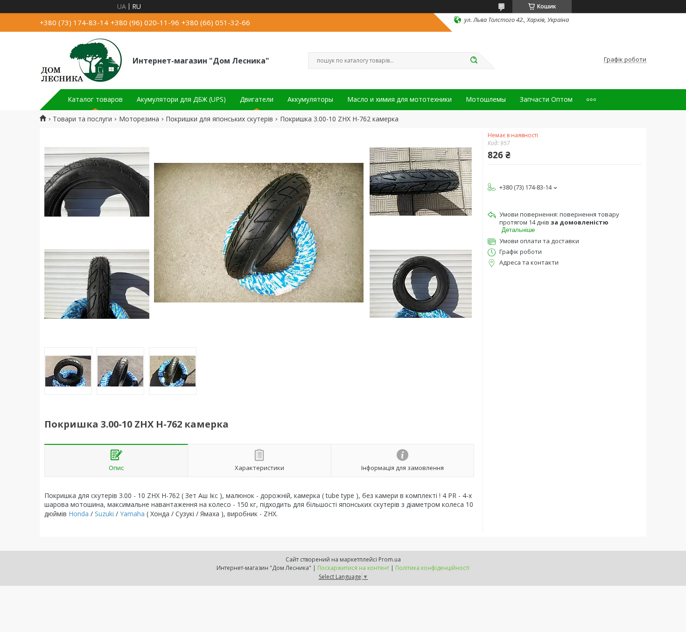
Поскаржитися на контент (353, 568)
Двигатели (256, 99)
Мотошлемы (486, 99)
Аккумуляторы (310, 99)
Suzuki (104, 513)
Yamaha (132, 513)
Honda (79, 513)
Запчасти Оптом (546, 99)
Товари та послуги (82, 119)
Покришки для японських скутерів (219, 119)
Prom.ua (389, 559)
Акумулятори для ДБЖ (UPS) (181, 99)
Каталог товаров (95, 99)
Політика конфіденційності (432, 568)
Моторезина (139, 119)
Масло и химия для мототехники (399, 99)
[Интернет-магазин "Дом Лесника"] (82, 59)
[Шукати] (473, 60)
